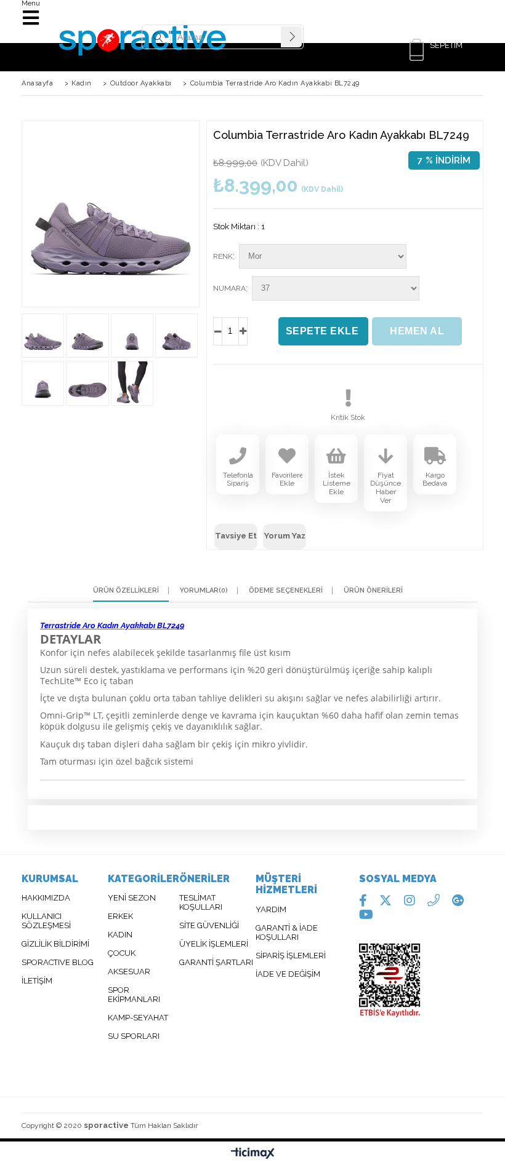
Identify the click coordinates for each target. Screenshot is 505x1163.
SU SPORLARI (134, 1036)
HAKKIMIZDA (46, 898)
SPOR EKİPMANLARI (134, 995)
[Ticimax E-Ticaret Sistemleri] (253, 1154)
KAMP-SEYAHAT (138, 1018)
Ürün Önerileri (373, 590)
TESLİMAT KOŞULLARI (200, 903)
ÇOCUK (121, 953)
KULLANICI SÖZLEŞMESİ (46, 921)
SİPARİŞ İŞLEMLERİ (291, 956)
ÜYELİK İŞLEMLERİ (213, 944)
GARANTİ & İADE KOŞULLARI (287, 933)
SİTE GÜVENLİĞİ (209, 925)
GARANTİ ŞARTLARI (216, 962)
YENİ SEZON (132, 898)
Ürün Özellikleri (126, 590)
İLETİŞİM (37, 981)
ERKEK (121, 916)
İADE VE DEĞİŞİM (288, 974)
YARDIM (271, 909)
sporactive (106, 1125)
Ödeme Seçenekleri (286, 590)
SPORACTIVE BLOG (58, 962)
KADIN (120, 935)
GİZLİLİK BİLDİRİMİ (55, 944)
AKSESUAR (129, 972)
